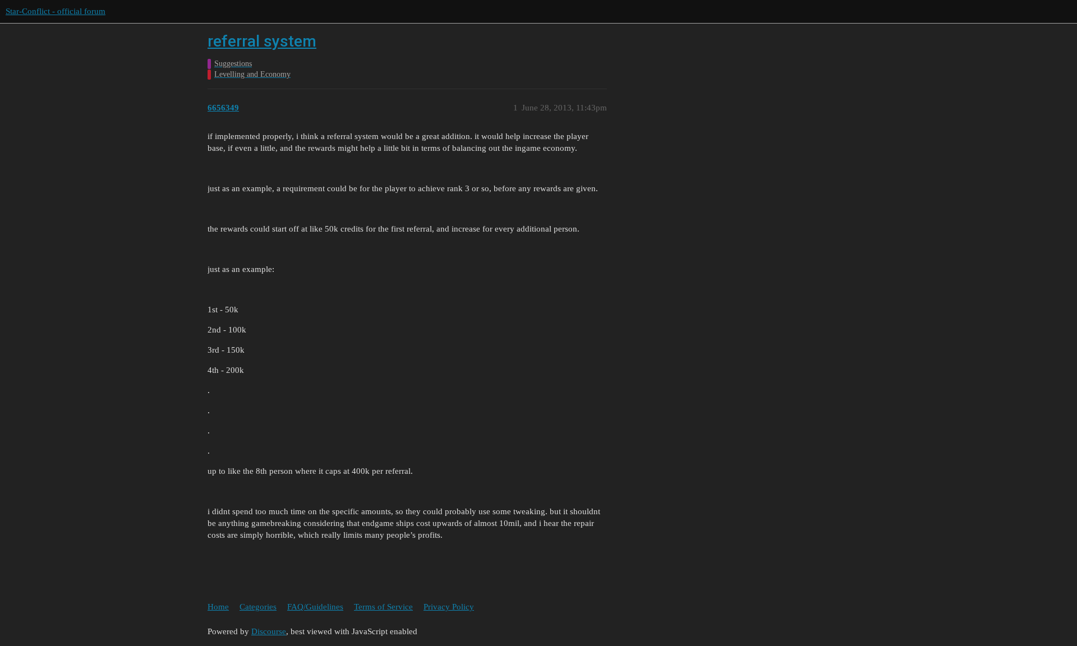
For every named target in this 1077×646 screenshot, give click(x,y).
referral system (262, 41)
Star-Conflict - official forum (55, 11)
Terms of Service (383, 606)
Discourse (268, 631)
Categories (258, 606)
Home (218, 606)
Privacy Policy (449, 606)
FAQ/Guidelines (315, 606)
